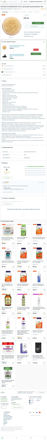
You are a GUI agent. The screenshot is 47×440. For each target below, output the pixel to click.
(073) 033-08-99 (4, 401)
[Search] (21, 1)
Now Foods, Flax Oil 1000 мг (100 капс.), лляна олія (38, 331)
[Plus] (30, 23)
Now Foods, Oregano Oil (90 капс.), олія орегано (38, 262)
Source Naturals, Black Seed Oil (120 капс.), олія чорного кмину (8, 262)
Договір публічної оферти (7, 416)
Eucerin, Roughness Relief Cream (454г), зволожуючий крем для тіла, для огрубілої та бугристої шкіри (8, 357)
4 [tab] (12, 37)
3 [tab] (11, 37)
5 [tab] (13, 37)
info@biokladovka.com (15, 404)
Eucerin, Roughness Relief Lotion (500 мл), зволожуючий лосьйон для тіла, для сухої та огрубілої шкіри (23, 332)
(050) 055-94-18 (4, 398)
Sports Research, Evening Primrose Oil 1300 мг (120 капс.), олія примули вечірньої (38, 356)
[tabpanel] (12, 26)
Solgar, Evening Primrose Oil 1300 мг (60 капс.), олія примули (7, 308)
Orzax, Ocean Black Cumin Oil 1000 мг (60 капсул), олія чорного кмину (22, 356)
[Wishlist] (13, 224)
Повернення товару (6, 415)
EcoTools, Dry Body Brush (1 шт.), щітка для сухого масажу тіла (17, 46)
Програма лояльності (7, 419)
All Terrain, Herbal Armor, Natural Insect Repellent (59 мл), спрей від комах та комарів (23, 308)
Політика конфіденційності (7, 417)
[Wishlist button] (44, 15)
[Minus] (26, 23)
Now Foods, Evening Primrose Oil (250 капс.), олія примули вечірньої (23, 262)
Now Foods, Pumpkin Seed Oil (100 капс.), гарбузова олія (23, 285)
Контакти (4, 420)
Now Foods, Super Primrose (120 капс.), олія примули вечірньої (39, 238)
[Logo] (5, 1)
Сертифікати (5, 413)
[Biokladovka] (8, 392)
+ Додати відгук (7, 177)
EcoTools (5, 8)
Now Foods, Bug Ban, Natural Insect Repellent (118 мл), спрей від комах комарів (39, 308)
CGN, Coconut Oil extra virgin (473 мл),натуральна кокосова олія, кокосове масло (8, 238)
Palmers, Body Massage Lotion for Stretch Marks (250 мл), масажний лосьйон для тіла (7, 332)
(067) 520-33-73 (4, 399)
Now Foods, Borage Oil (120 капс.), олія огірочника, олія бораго (7, 285)
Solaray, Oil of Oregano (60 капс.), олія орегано (22, 238)
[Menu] (1, 1)
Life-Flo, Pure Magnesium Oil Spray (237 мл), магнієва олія (38, 285)
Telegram (39, 398)
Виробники (5, 423)
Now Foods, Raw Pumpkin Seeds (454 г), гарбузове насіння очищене (8, 381)
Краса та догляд (5, 4)
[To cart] (13, 244)
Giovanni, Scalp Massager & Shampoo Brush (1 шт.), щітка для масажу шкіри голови (17, 55)
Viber (39, 400)
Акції (4, 424)
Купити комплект (36, 53)
